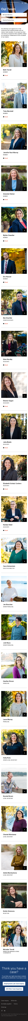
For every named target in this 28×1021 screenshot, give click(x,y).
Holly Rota (6, 758)
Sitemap (3, 1007)
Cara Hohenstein (9, 566)
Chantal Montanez (9, 834)
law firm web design (7, 1015)
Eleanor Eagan (8, 401)
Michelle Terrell (8, 949)
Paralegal (6, 683)
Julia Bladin (7, 442)
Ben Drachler (7, 318)
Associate (6, 361)
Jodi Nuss (6, 643)
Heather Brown (8, 681)
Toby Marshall (8, 111)
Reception (6, 913)
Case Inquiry (5, 1000)
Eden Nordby (7, 359)
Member (5, 72)
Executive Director (8, 568)
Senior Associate (8, 320)
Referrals (14, 1000)
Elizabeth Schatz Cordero (12, 483)
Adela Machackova (10, 873)
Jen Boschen (7, 604)
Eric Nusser (7, 277)
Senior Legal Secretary (10, 760)
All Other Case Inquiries (14, 989)
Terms (16, 1004)
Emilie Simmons (9, 911)
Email (6, 75)
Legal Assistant (8, 836)
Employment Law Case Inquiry (14, 983)
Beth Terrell (7, 70)
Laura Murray (8, 719)
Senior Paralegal (8, 606)
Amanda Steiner (9, 194)
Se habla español (6, 1004)
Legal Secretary (8, 798)
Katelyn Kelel (7, 525)
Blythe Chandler (8, 235)
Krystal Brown (8, 796)
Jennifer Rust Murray (10, 152)
